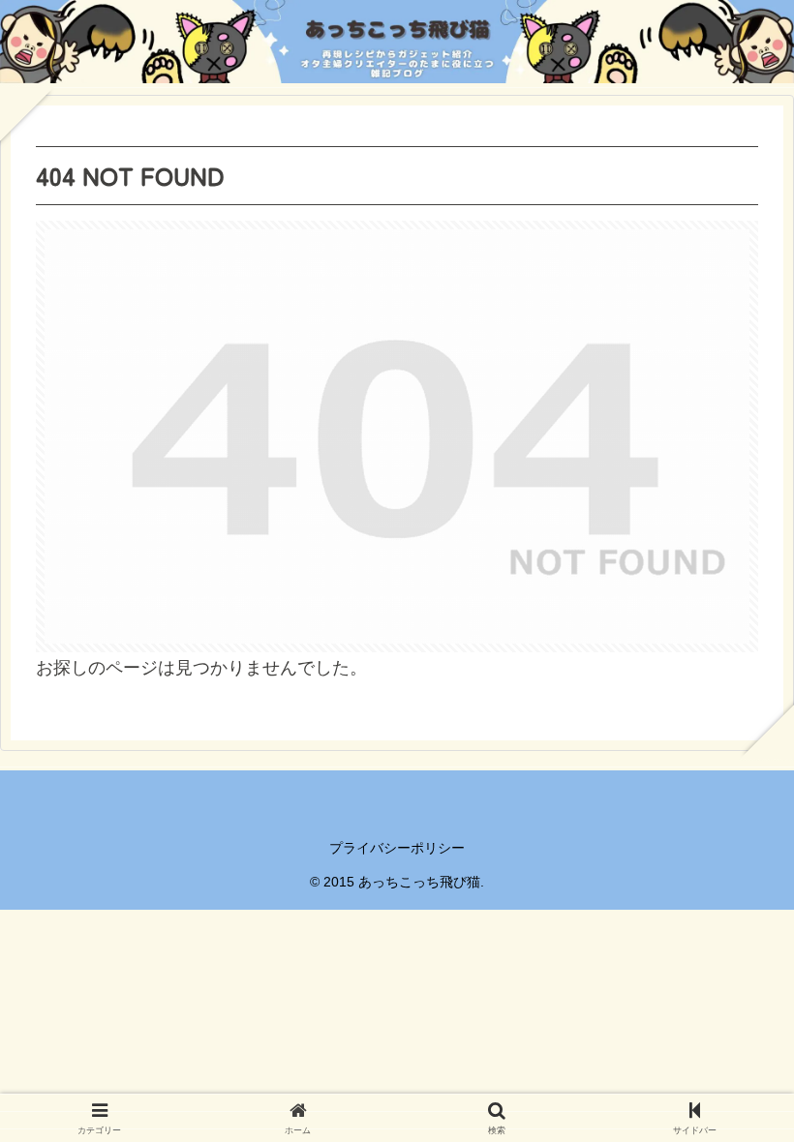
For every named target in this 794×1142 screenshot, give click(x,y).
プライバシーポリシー (397, 848)
